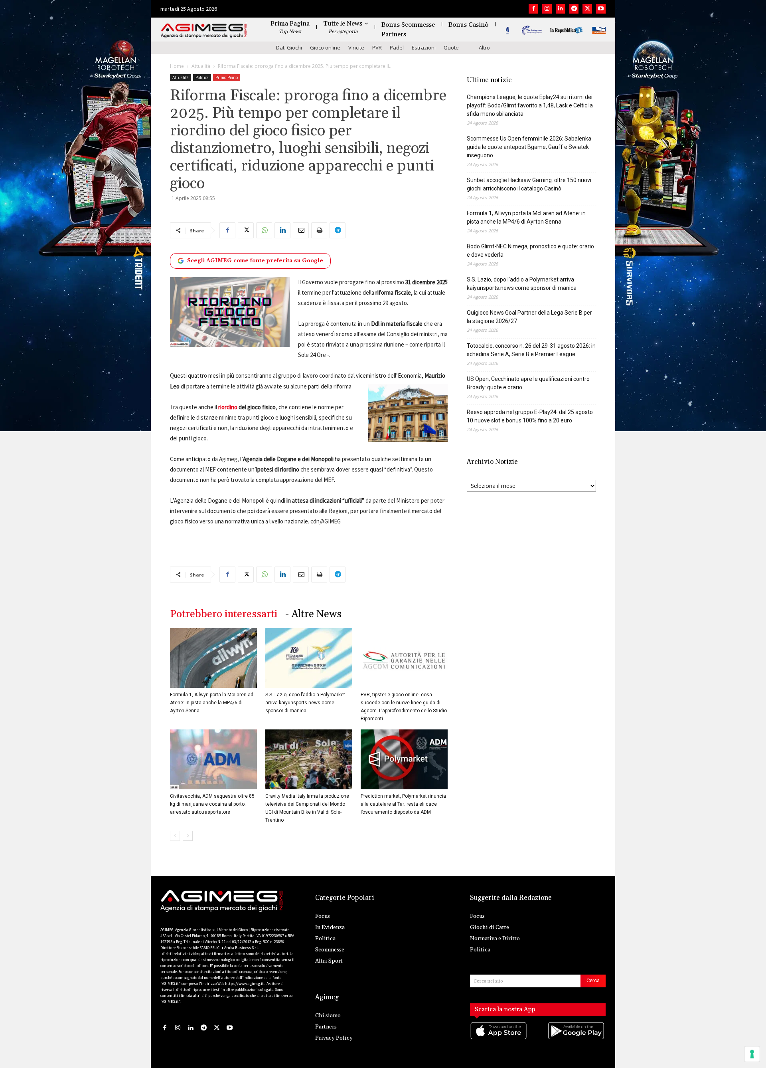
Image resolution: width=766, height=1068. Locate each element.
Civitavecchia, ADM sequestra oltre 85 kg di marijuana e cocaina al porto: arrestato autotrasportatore (212, 804)
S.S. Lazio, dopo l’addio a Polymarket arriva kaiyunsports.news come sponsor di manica (305, 702)
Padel (397, 47)
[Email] (301, 230)
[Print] (319, 230)
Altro (484, 47)
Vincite (356, 47)
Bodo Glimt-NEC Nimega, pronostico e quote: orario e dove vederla (530, 250)
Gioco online (325, 47)
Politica (202, 77)
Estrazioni (424, 47)
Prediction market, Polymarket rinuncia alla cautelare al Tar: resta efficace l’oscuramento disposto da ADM (403, 804)
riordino (227, 407)
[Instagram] (547, 9)
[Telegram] (574, 9)
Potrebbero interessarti (223, 614)
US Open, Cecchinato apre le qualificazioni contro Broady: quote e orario (528, 383)
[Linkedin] (560, 9)
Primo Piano (226, 77)
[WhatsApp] (264, 230)
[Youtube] (601, 9)
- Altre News (313, 614)
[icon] (499, 1039)
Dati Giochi (289, 47)
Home (177, 66)
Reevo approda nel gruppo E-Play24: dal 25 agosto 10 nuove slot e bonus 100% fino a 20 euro (530, 416)
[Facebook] (533, 9)
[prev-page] (175, 836)
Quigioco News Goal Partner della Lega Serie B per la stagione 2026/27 (529, 316)
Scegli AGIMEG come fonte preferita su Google (255, 260)
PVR (377, 47)
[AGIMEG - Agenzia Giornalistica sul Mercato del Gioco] (203, 31)
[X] (587, 9)
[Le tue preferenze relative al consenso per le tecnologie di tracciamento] (752, 1054)
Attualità (201, 66)
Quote (451, 47)
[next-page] (188, 836)
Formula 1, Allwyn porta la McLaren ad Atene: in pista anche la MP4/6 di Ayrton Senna (211, 702)
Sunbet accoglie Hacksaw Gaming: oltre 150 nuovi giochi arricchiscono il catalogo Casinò (529, 184)
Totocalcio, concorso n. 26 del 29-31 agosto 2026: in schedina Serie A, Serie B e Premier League (531, 350)
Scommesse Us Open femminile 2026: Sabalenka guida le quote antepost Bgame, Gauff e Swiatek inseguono (529, 147)
